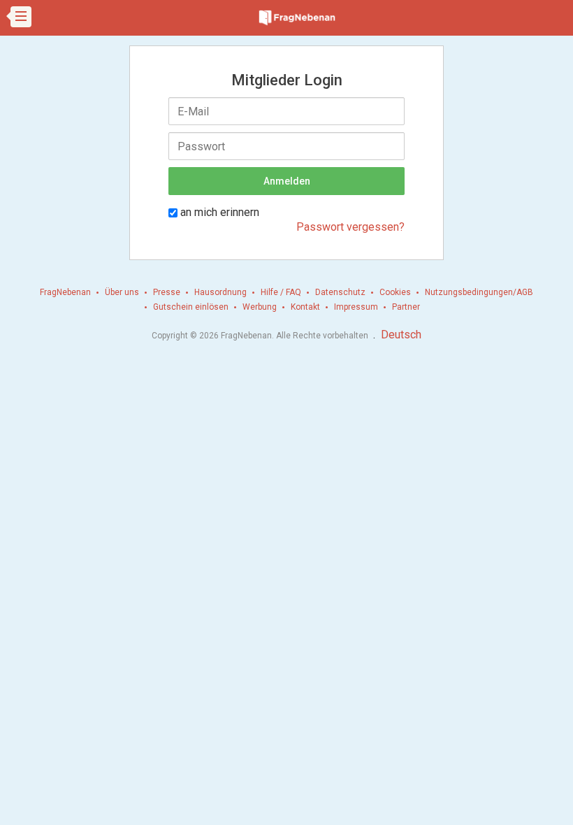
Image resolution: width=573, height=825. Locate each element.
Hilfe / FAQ (281, 292)
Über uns (122, 292)
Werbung (259, 307)
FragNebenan (65, 292)
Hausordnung (220, 292)
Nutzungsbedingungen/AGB (479, 292)
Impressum (356, 307)
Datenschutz (340, 292)
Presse (166, 292)
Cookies (395, 292)
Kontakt (305, 307)
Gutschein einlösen (191, 307)
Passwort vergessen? (350, 227)
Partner (406, 307)
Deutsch (401, 334)
